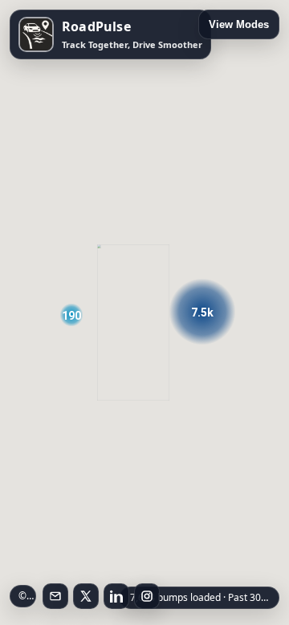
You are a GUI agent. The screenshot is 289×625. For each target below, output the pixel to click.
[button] (202, 311)
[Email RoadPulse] (55, 596)
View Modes (239, 24)
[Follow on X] (86, 596)
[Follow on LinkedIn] (116, 596)
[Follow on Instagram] (147, 596)
